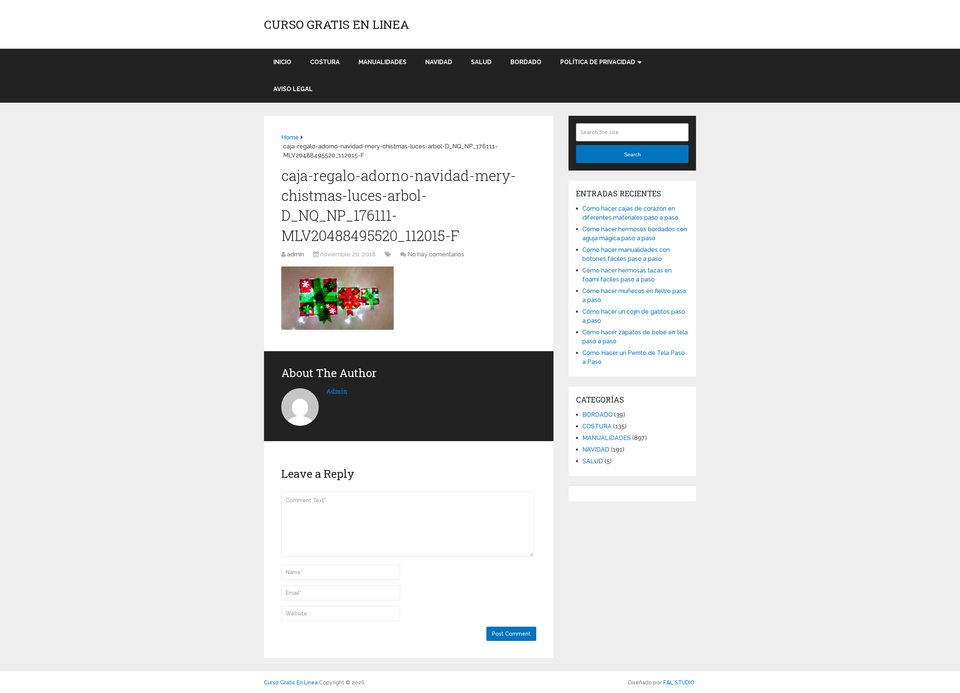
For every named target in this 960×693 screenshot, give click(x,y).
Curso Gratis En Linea (336, 24)
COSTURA (325, 62)
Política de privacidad (597, 62)
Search (632, 154)
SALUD (481, 62)
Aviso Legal (293, 89)
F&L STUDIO (678, 683)
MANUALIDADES (382, 62)
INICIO (282, 62)
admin (295, 254)
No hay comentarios (436, 254)
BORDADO (526, 62)
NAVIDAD (438, 62)
